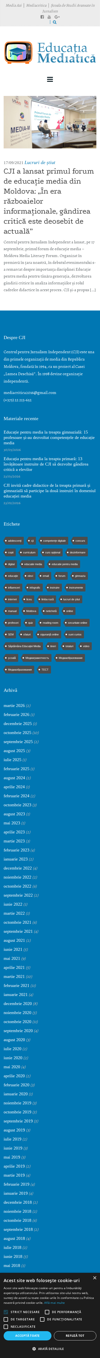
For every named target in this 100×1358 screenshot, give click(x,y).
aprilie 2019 (14, 1166)
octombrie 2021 (17, 922)
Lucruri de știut (40, 162)
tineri (53, 646)
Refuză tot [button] (75, 1336)
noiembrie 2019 (17, 1102)
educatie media (33, 564)
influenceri (14, 587)
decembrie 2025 (18, 723)
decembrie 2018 (18, 1202)
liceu (29, 599)
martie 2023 (14, 841)
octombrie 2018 (17, 1220)
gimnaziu (80, 575)
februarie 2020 (16, 1084)
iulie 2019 (12, 1139)
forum (61, 575)
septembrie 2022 (18, 895)
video (86, 646)
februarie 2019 (16, 1184)
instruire (54, 587)
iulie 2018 (12, 1247)
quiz (30, 622)
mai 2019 (12, 1157)
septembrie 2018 (18, 1229)
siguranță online (49, 634)
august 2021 (14, 940)
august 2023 (14, 813)
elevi (30, 575)
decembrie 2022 (18, 868)
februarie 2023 (16, 850)
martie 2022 (14, 913)
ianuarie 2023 (16, 859)
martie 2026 (14, 705)
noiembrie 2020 (17, 1012)
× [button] (94, 1278)
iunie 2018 (13, 1256)
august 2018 (14, 1238)
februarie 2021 (16, 985)
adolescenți (14, 540)
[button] (50, 1349)
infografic (35, 587)
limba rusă (48, 599)
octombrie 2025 (17, 732)
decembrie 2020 (18, 1003)
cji (32, 540)
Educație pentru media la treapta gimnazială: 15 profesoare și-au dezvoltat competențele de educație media (49, 437)
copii (10, 552)
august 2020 (14, 1039)
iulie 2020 (12, 1048)
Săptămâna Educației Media (24, 646)
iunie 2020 (13, 1057)
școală (12, 657)
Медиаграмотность (37, 657)
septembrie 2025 (18, 741)
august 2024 (14, 777)
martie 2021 (14, 976)
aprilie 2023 (14, 831)
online (69, 611)
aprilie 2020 (14, 1075)
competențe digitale (54, 540)
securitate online (77, 622)
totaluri (69, 646)
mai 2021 (12, 958)
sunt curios (75, 634)
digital (11, 564)
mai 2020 (12, 1066)
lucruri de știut (71, 599)
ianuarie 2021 (16, 994)
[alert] (50, 1315)
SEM (11, 634)
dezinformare (77, 552)
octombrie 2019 (17, 1111)
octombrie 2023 (17, 804)
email (46, 575)
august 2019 (14, 1130)
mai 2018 (12, 1265)
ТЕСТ (45, 669)
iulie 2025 (12, 759)
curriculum (29, 552)
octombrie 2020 (17, 1021)
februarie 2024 (16, 795)
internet (12, 599)
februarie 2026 (16, 714)
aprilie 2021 (14, 967)
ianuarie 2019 (16, 1193)
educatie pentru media (65, 564)
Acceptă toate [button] (27, 1336)
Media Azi (14, 5)
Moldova (31, 611)
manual (12, 611)
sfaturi (27, 634)
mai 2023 (12, 822)
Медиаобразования (20, 669)
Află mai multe (54, 1303)
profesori (13, 622)
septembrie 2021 (18, 931)
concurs (80, 540)
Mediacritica (36, 5)
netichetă (51, 611)
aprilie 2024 (14, 786)
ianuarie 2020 (16, 1093)
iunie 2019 (13, 1148)
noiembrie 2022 (17, 877)
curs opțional (52, 552)
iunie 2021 (13, 949)
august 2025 (14, 750)
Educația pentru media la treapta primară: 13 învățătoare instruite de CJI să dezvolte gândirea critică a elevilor (46, 464)
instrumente (76, 587)
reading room (50, 622)
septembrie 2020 (18, 1030)
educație (13, 575)
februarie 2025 (16, 768)
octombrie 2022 (17, 886)
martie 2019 (14, 1175)
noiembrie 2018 (17, 1211)
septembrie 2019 (18, 1121)
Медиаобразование (71, 657)
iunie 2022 (13, 904)
